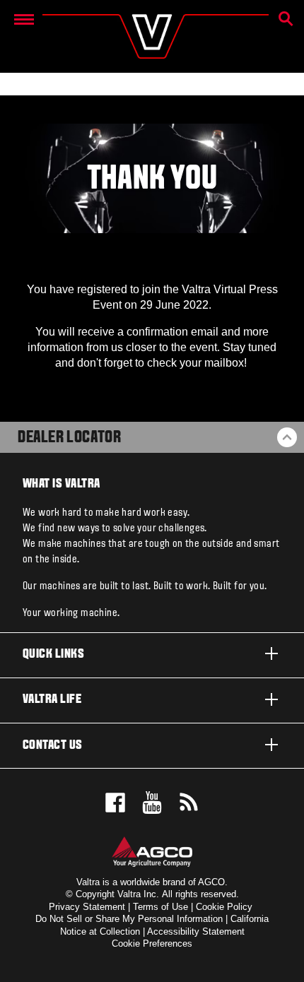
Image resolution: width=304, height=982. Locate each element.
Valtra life (52, 700)
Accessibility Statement (196, 931)
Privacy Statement (87, 906)
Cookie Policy (224, 906)
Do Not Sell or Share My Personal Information (129, 918)
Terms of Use (160, 906)
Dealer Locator (69, 438)
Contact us (53, 746)
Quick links (53, 655)
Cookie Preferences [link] (152, 943)
